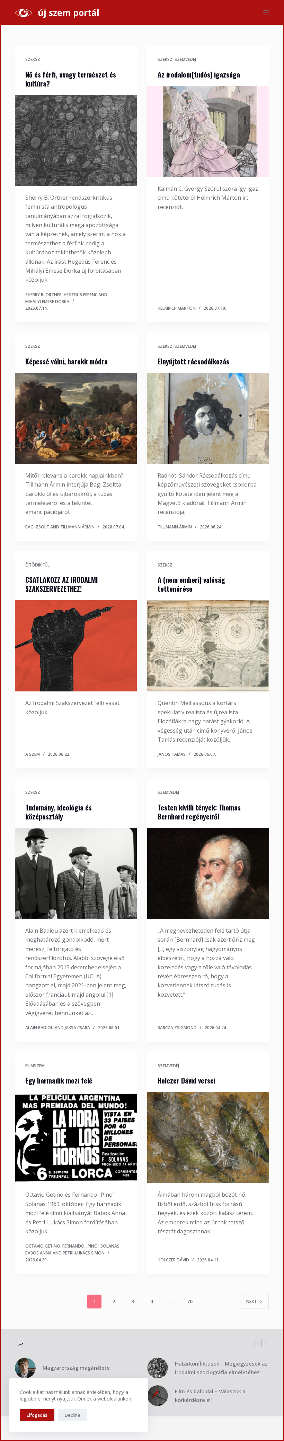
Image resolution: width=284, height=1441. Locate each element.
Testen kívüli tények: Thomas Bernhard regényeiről (199, 812)
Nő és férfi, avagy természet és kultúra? (70, 79)
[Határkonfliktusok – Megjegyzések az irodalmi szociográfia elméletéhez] (157, 1368)
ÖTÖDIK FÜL (37, 565)
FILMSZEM (35, 1066)
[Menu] (266, 13)
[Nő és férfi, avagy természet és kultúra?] (76, 140)
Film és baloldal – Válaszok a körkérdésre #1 (210, 1395)
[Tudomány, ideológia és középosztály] (76, 873)
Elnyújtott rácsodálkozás (193, 361)
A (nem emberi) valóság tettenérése (191, 584)
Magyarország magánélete (76, 1367)
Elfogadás (37, 1415)
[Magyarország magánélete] (25, 1368)
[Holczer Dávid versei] (208, 1137)
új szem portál (68, 12)
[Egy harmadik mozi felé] (76, 1137)
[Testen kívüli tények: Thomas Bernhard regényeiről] (208, 873)
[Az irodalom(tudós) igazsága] (208, 131)
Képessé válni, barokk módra (66, 361)
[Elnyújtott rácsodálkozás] (208, 418)
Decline (72, 1415)
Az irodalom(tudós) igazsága (199, 74)
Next (251, 1301)
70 (190, 1301)
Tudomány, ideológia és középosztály (58, 812)
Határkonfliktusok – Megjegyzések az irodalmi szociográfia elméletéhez (221, 1368)
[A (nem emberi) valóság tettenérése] (208, 645)
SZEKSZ (32, 59)
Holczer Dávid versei (186, 1080)
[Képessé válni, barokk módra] (76, 418)
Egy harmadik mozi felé (58, 1080)
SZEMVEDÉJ (185, 59)
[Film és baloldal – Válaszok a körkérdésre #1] (157, 1395)
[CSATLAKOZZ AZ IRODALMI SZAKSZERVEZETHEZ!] (76, 645)
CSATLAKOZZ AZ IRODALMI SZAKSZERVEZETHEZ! (61, 584)
